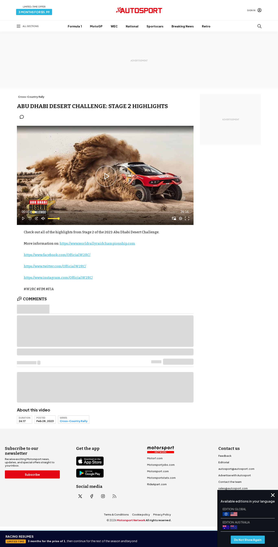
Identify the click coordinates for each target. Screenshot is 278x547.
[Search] (259, 26)
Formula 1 (75, 26)
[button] (106, 176)
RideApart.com (157, 484)
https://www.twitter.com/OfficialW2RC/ (55, 266)
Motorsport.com (158, 471)
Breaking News (183, 26)
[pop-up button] (180, 218)
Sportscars (155, 26)
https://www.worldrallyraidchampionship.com (97, 243)
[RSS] (114, 496)
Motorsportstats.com (161, 477)
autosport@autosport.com (236, 468)
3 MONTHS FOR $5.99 (34, 12)
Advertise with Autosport (234, 475)
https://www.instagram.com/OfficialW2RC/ (58, 278)
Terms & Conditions (116, 514)
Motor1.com (155, 458)
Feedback (224, 455)
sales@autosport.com (233, 488)
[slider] (105, 212)
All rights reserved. (159, 520)
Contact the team (230, 481)
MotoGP (96, 26)
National (132, 26)
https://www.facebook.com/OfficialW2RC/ (57, 255)
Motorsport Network (131, 520)
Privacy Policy (162, 514)
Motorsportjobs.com (161, 464)
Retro (206, 26)
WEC (114, 26)
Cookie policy (141, 514)
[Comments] (23, 117)
